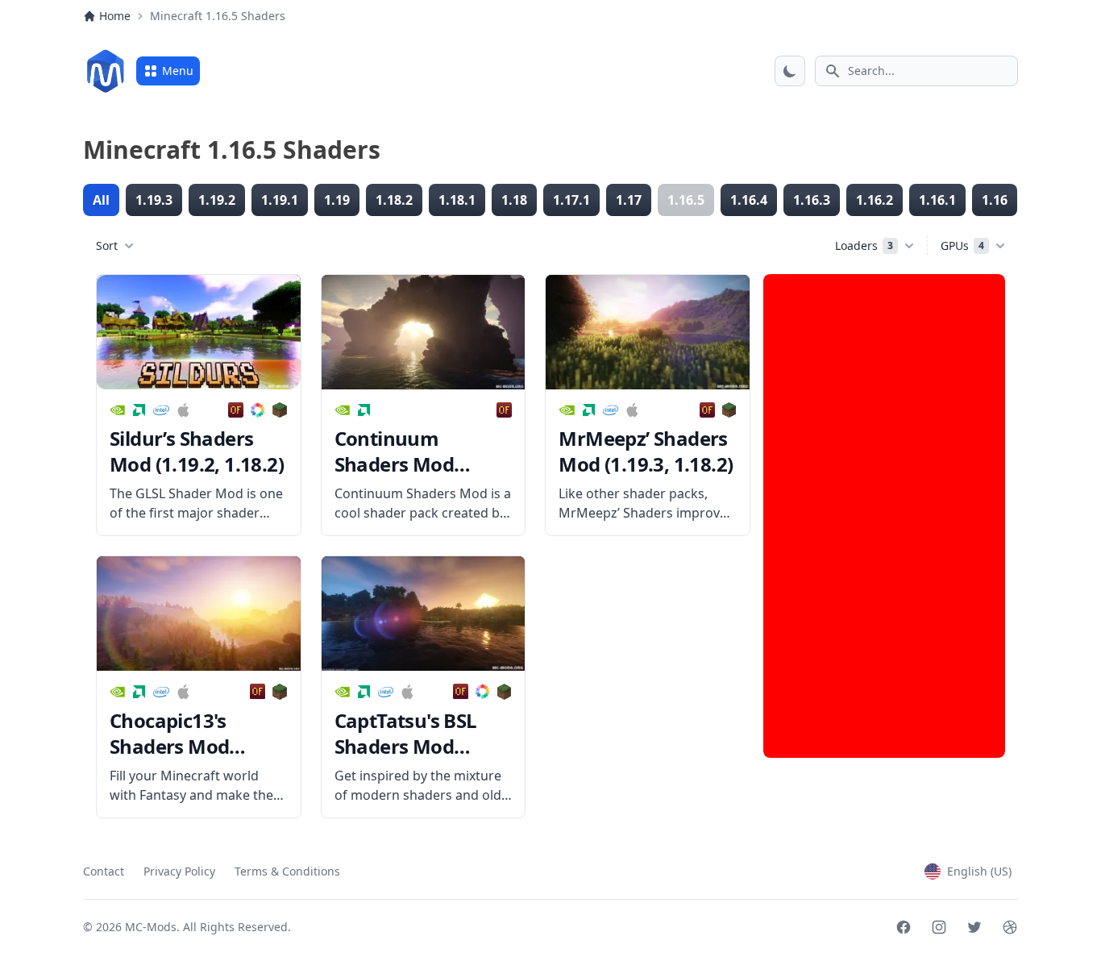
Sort (107, 245)
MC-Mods (151, 926)
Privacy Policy (179, 871)
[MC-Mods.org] (105, 71)
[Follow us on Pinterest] (1010, 927)
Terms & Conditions (287, 871)
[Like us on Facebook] (903, 927)
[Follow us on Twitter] (974, 927)
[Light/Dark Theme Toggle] (790, 71)
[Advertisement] (884, 516)
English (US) (979, 871)
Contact (103, 871)
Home (115, 15)
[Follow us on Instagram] (939, 927)
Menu (177, 70)
